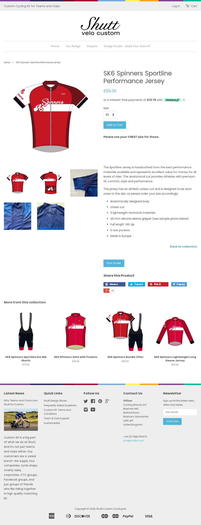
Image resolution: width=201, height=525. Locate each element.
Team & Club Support (56, 418)
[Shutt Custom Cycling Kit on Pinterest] (100, 402)
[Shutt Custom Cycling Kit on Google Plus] (107, 402)
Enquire (92, 46)
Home (55, 46)
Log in (176, 6)
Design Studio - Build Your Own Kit (127, 46)
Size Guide (114, 263)
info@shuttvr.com (133, 440)
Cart (194, 6)
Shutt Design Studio (55, 400)
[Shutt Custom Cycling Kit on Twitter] (86, 402)
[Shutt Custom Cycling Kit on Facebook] (93, 402)
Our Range (73, 46)
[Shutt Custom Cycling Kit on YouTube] (93, 410)
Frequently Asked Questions (60, 405)
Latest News (14, 393)
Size (106, 108)
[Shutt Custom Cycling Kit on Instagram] (86, 410)
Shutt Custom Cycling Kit (111, 508)
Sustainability (52, 423)
